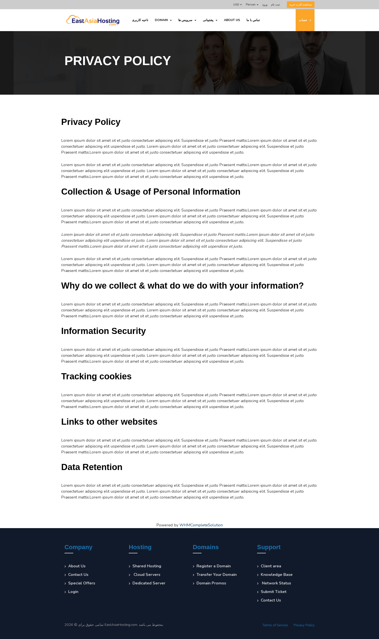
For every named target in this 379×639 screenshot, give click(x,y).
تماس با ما (253, 20)
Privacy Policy (304, 625)
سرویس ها (186, 20)
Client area (271, 566)
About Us (232, 20)
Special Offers (81, 583)
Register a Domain (214, 566)
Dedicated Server (148, 583)
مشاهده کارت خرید (300, 5)
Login (73, 591)
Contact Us (78, 574)
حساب (304, 20)
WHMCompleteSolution (201, 525)
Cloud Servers (146, 574)
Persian (251, 5)
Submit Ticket (273, 591)
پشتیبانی (209, 20)
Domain (162, 20)
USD (236, 4)
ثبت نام (275, 5)
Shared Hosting (146, 566)
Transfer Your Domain (217, 574)
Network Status (276, 583)
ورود (264, 5)
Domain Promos (211, 583)
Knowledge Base (277, 574)
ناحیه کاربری (140, 20)
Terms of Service (275, 625)
